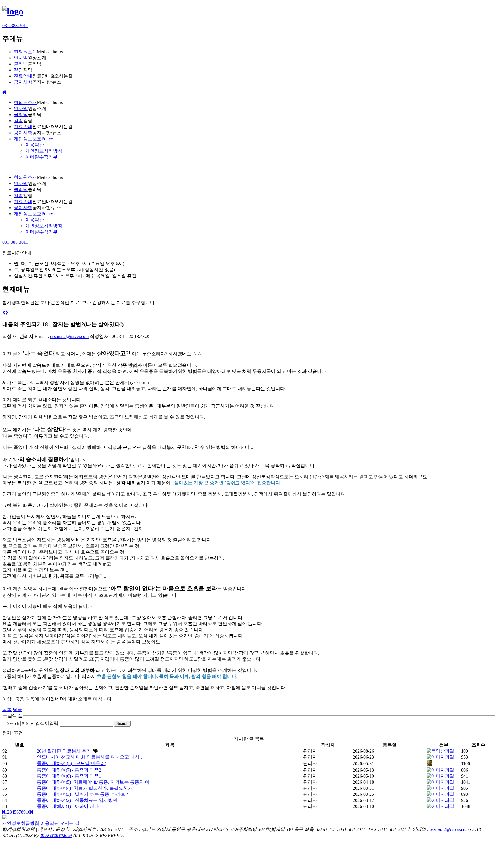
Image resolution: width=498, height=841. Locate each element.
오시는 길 (70, 823)
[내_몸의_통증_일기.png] (440, 782)
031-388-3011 (15, 25)
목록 (7, 709)
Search (13, 723)
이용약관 (49, 823)
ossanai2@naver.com (69, 336)
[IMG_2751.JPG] (440, 776)
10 (28, 812)
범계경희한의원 (56, 835)
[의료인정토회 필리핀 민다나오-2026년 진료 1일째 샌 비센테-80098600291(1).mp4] (440, 751)
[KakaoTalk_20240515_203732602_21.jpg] (440, 770)
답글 (17, 709)
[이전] (3, 312)
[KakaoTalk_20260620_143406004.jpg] (440, 757)
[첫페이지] (3, 812)
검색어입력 (47, 723)
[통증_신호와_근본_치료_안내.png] (440, 800)
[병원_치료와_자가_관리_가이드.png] (440, 788)
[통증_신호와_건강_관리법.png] (440, 794)
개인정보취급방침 (20, 823)
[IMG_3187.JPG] (429, 764)
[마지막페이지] (31, 812)
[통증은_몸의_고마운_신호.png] (440, 806)
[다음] (7, 312)
